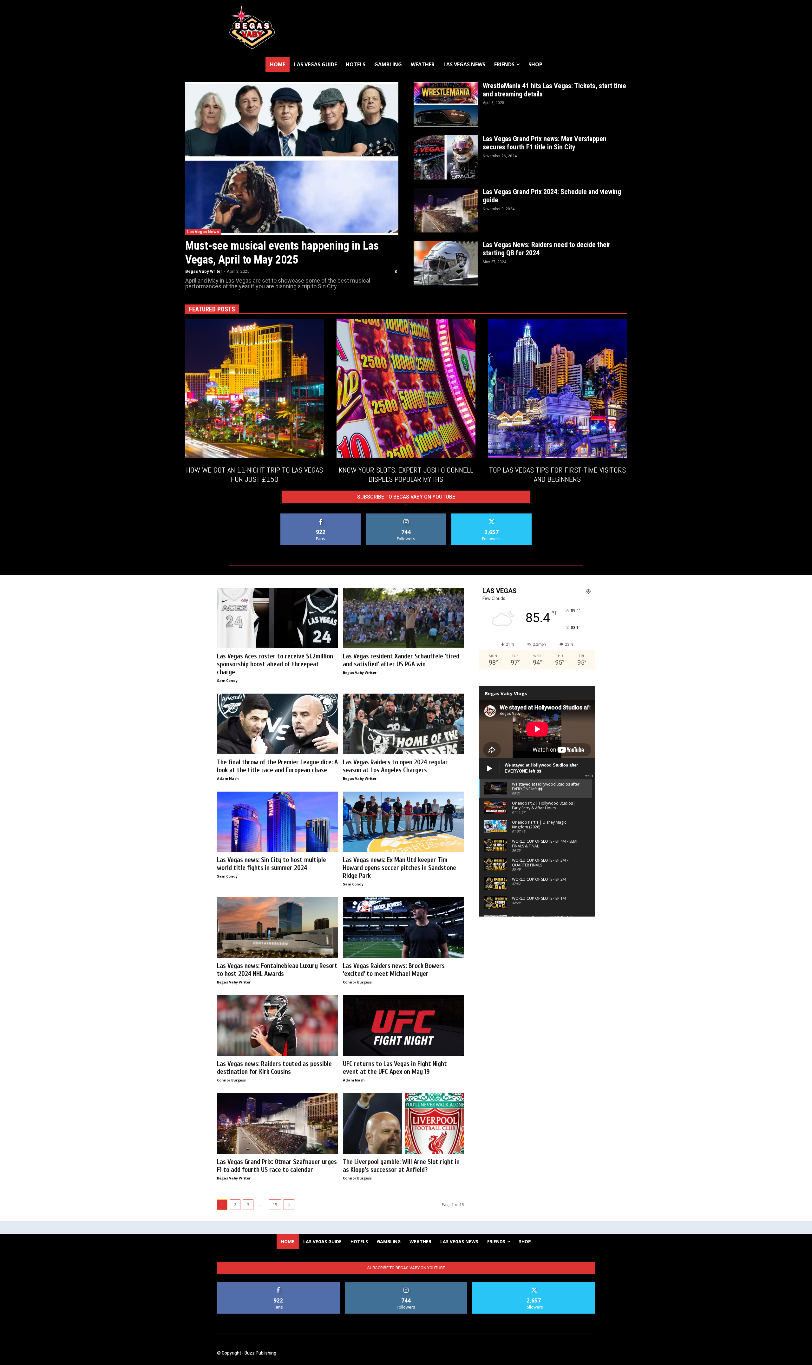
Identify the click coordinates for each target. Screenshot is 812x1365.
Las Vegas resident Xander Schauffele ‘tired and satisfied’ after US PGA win (401, 660)
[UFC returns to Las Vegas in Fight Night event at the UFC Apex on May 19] (403, 1025)
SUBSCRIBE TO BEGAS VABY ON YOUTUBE (406, 497)
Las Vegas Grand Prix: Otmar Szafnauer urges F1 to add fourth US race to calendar (277, 1165)
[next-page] (289, 1204)
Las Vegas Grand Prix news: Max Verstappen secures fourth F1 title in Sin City (544, 143)
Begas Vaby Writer (203, 271)
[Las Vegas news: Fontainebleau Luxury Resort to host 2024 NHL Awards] (277, 927)
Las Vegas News (203, 231)
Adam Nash (228, 778)
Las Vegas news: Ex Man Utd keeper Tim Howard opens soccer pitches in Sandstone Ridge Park (399, 867)
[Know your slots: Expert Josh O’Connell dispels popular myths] (406, 388)
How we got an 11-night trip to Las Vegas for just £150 (254, 474)
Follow (406, 515)
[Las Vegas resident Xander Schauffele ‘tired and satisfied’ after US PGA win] (403, 618)
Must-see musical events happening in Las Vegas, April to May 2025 (282, 252)
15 (275, 1204)
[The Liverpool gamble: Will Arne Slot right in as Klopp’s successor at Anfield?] (403, 1123)
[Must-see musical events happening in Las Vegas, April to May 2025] (291, 158)
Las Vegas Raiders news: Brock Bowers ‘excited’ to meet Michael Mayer (394, 969)
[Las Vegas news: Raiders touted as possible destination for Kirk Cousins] (277, 1025)
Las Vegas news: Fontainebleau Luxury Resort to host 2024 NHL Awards (277, 969)
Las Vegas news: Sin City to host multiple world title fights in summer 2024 (271, 864)
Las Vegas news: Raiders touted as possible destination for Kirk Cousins (274, 1067)
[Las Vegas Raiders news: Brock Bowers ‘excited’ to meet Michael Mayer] (403, 927)
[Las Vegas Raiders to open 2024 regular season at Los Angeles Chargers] (403, 724)
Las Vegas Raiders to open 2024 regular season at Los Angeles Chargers (395, 766)
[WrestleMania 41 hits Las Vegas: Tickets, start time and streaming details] (446, 104)
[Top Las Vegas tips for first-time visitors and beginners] (557, 388)
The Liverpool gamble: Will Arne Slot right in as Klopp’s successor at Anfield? (401, 1165)
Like (320, 515)
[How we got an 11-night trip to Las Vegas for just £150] (254, 388)
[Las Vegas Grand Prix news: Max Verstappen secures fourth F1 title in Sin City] (446, 157)
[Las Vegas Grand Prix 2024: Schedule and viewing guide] (446, 210)
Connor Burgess (357, 982)
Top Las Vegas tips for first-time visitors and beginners (557, 474)
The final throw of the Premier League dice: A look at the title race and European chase (277, 766)
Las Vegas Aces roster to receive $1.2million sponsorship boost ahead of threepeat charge (275, 664)
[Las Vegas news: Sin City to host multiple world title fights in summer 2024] (277, 822)
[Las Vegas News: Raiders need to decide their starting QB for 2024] (446, 263)
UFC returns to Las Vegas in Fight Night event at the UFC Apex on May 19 (395, 1067)
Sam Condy (227, 680)
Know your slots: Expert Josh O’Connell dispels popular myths (406, 474)
